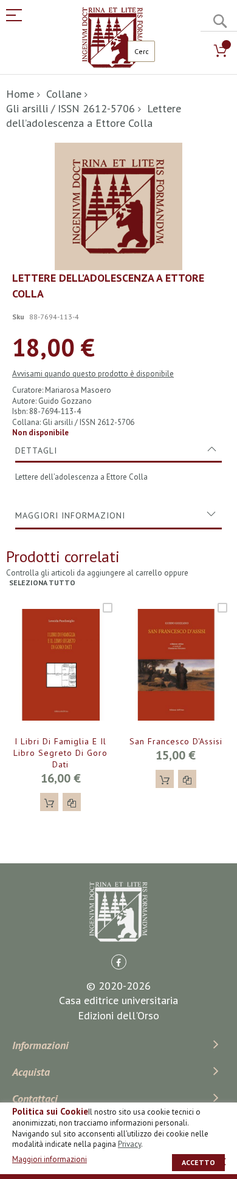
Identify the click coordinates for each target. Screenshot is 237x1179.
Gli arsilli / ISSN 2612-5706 (70, 108)
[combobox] (141, 51)
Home (20, 94)
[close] (222, 1161)
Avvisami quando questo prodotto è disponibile (93, 374)
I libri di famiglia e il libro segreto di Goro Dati (60, 753)
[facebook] (118, 962)
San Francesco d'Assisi (175, 741)
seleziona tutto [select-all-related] (42, 582)
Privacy (129, 1144)
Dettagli (36, 450)
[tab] (118, 450)
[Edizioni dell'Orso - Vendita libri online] (112, 37)
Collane (63, 94)
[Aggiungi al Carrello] (49, 802)
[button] (72, 802)
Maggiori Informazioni (70, 515)
